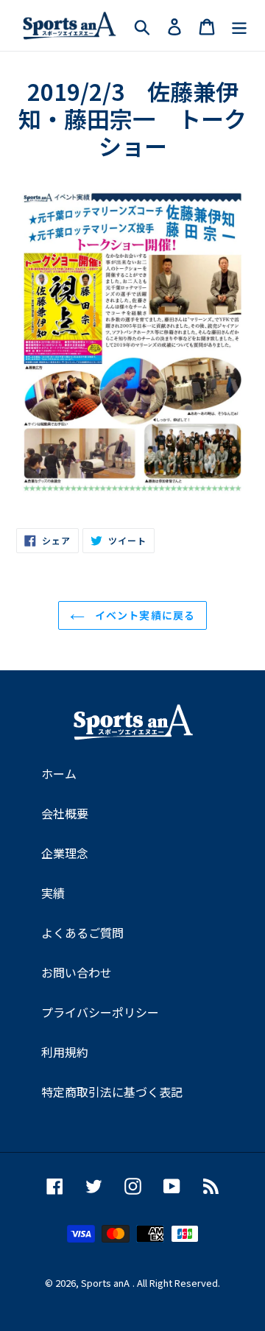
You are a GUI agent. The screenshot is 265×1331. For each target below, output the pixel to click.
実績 (53, 893)
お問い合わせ (76, 972)
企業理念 (64, 853)
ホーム (59, 773)
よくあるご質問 (82, 932)
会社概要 (64, 813)
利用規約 (64, 1052)
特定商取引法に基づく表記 (112, 1091)
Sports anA (105, 1283)
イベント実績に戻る (143, 615)
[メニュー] (239, 25)
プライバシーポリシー (100, 1012)
